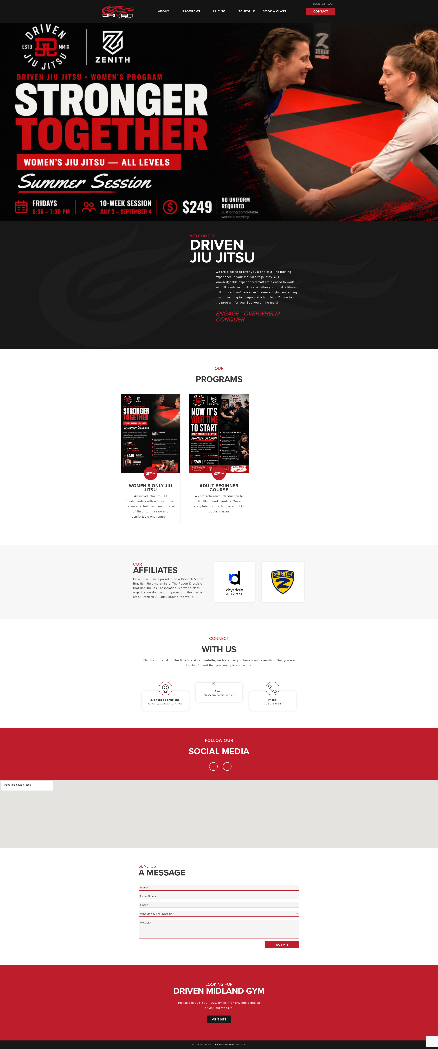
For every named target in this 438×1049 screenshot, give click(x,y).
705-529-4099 (205, 1002)
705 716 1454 (272, 703)
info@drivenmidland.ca (243, 1002)
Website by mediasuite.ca (230, 1044)
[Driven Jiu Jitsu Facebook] (227, 766)
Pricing (219, 11)
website (227, 1008)
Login (331, 4)
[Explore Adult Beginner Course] (219, 433)
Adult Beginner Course (219, 488)
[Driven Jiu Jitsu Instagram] (213, 766)
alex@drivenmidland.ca (219, 695)
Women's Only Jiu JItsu (150, 488)
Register (319, 4)
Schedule (246, 11)
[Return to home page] (118, 11)
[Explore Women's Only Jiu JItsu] (150, 433)
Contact (320, 11)
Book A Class (274, 11)
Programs (191, 11)
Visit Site (219, 1019)
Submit (282, 944)
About (163, 11)
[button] (5, 122)
